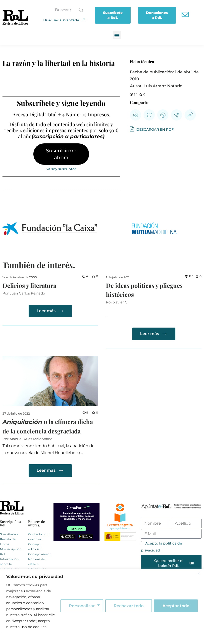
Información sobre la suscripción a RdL (10, 566)
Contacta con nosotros (38, 536)
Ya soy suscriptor (61, 169)
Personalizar (82, 605)
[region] (102, 601)
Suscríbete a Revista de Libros (9, 539)
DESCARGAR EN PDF (154, 129)
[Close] (199, 573)
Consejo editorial (34, 546)
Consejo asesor (39, 554)
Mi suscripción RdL (10, 551)
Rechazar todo (129, 605)
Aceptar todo (175, 605)
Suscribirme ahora (61, 154)
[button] (117, 35)
